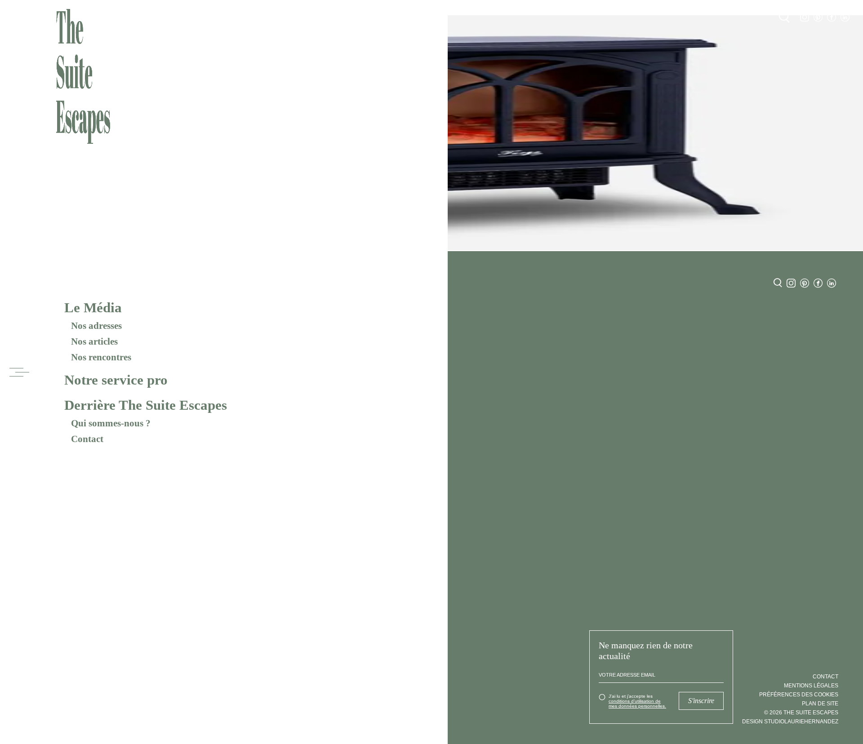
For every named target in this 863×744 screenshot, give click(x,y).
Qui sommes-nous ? (111, 423)
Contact (87, 439)
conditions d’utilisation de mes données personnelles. (637, 704)
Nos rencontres (101, 357)
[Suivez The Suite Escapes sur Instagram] (804, 17)
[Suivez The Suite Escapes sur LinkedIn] (845, 17)
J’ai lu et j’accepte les (637, 701)
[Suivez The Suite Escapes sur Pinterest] (818, 17)
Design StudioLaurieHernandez (790, 721)
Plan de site (820, 703)
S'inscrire (701, 700)
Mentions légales (811, 685)
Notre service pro (116, 380)
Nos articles (94, 341)
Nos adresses (96, 325)
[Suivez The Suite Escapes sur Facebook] (831, 17)
